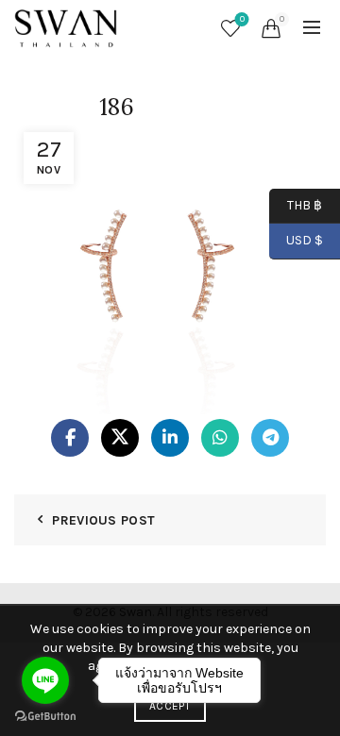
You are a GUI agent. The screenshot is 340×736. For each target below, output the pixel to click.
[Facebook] (70, 438)
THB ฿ (295, 204)
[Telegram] (270, 438)
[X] (120, 438)
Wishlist (242, 19)
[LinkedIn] (170, 438)
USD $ (304, 240)
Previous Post (103, 520)
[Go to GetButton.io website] (45, 717)
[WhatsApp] (220, 438)
